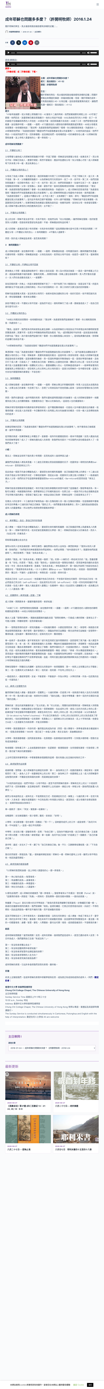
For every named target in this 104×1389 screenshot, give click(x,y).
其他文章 (11, 1043)
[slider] (94, 52)
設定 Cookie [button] (78, 1385)
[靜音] (88, 52)
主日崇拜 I (37, 32)
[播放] (8, 52)
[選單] (98, 4)
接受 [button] (90, 1385)
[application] (52, 52)
